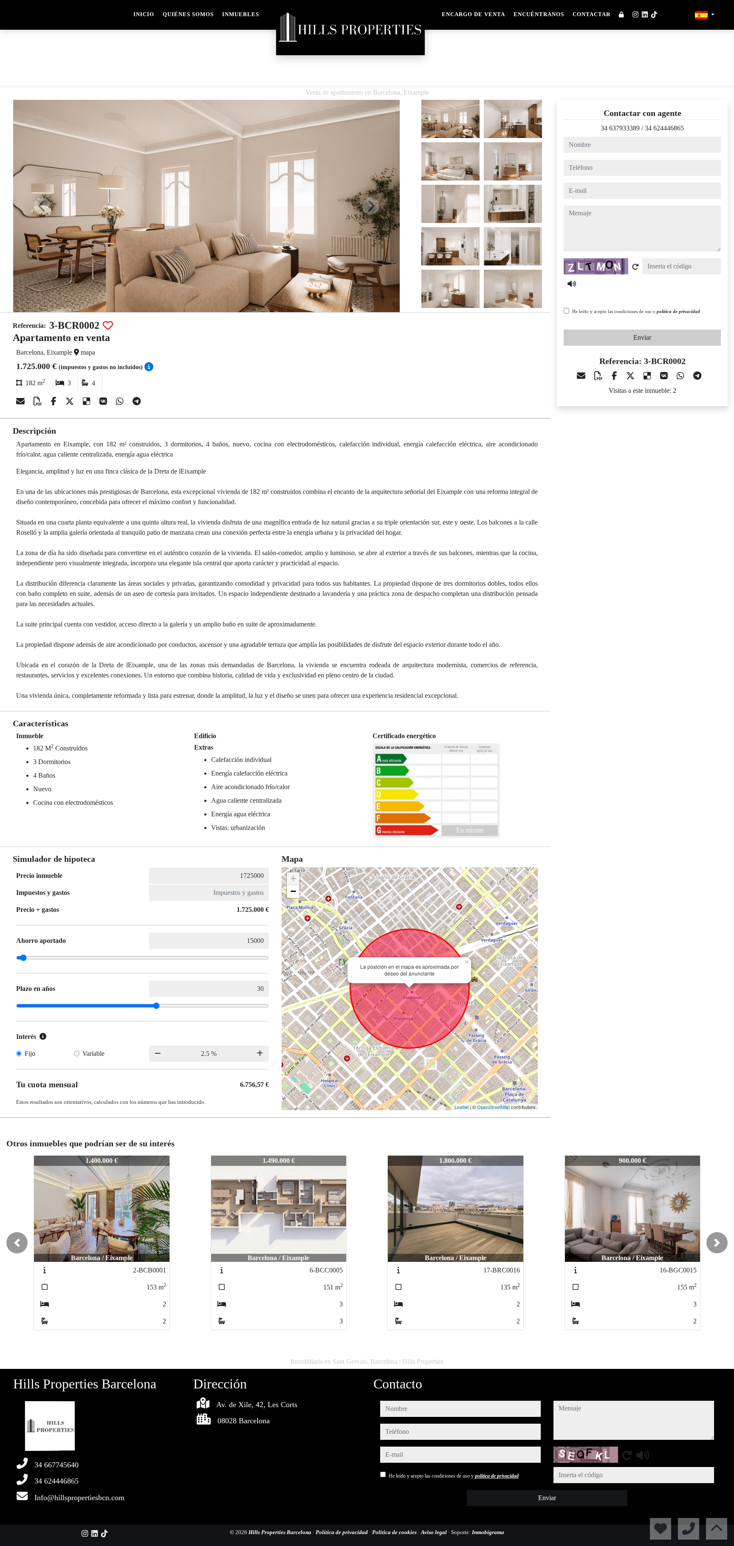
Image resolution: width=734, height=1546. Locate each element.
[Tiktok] (654, 14)
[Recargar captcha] (635, 266)
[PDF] (39, 401)
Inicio (143, 14)
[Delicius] (88, 401)
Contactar (591, 14)
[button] (17, 1242)
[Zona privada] (621, 15)
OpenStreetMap (493, 1106)
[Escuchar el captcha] (571, 283)
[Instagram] (635, 14)
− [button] (293, 891)
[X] (70, 401)
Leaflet (462, 1106)
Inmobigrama (488, 1532)
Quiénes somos (188, 14)
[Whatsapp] (121, 401)
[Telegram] (137, 401)
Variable (93, 1053)
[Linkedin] (645, 14)
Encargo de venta (473, 14)
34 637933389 (620, 128)
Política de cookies (395, 1532)
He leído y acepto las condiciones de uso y (636, 311)
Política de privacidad (342, 1532)
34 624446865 (664, 128)
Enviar (642, 337)
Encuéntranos (539, 14)
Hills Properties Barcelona (280, 1532)
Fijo (30, 1053)
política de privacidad (678, 311)
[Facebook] (55, 401)
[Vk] (104, 401)
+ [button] (293, 878)
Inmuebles (240, 14)
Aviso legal (434, 1532)
